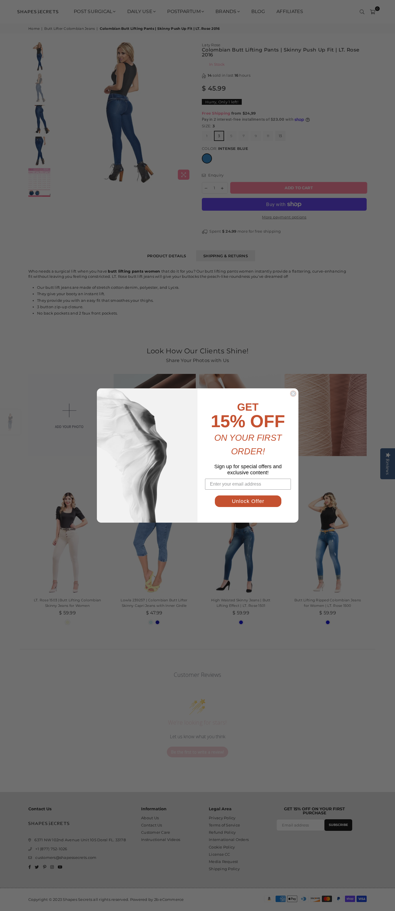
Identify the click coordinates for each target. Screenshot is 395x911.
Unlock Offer (248, 501)
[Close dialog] (293, 393)
